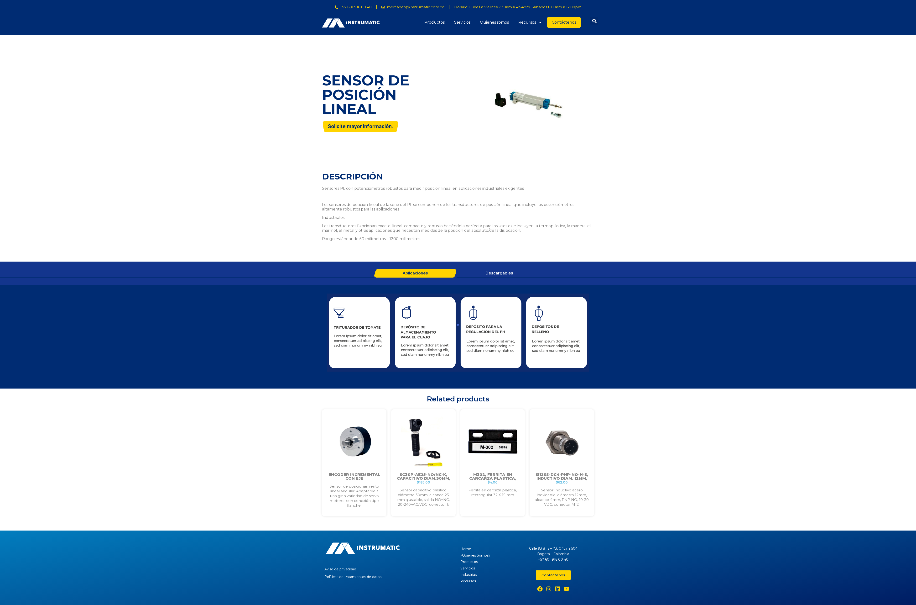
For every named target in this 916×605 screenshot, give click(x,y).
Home (465, 549)
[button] (594, 21)
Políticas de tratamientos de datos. (353, 577)
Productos (434, 22)
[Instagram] (548, 588)
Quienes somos (494, 22)
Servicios (462, 22)
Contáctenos (564, 22)
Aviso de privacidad (340, 569)
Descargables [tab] (499, 273)
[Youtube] (566, 588)
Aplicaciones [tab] (415, 273)
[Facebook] (540, 588)
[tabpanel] (458, 333)
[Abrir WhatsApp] (904, 593)
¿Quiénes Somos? (475, 555)
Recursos (527, 22)
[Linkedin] (557, 588)
